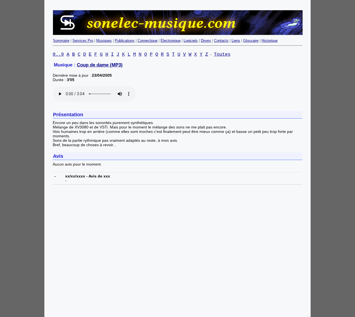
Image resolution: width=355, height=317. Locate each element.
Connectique (148, 40)
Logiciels (191, 40)
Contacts (221, 40)
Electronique (171, 40)
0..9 (58, 54)
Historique (270, 40)
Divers (206, 40)
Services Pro (82, 40)
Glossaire (250, 40)
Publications (125, 40)
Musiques (104, 40)
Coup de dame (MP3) (100, 65)
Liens (236, 40)
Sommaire (61, 40)
